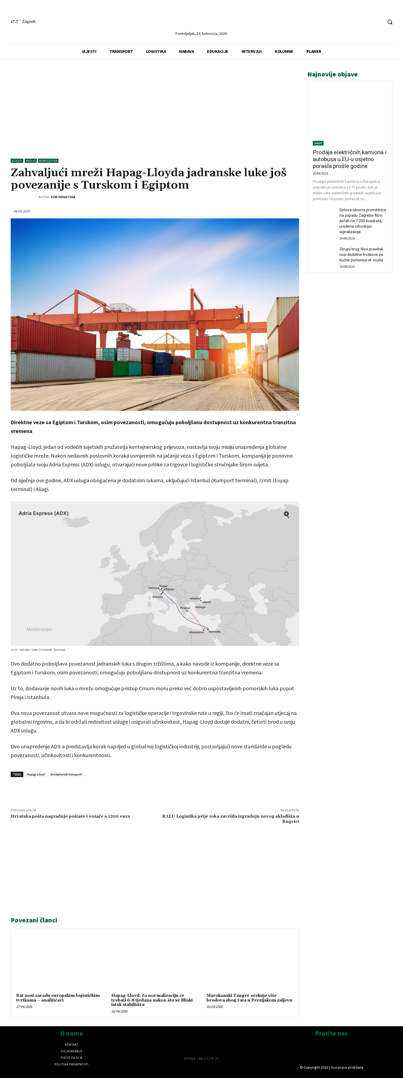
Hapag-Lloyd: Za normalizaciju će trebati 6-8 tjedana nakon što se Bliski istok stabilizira (152, 1000)
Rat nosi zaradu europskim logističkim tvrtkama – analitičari (58, 998)
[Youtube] (378, 22)
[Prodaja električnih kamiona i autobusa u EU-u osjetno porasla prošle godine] (350, 116)
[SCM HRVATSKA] (25, 197)
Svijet (318, 143)
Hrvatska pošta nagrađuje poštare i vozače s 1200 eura (70, 816)
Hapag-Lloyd (36, 774)
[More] (113, 789)
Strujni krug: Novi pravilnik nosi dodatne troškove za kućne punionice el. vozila (361, 254)
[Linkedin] (357, 22)
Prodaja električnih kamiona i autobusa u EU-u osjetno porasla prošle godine (350, 159)
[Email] (100, 789)
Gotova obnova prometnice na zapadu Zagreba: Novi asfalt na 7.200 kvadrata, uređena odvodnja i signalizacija (362, 221)
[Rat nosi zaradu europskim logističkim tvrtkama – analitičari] (59, 962)
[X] (75, 789)
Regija (31, 160)
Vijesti (17, 160)
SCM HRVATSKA (63, 197)
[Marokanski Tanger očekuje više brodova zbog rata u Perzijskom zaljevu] (250, 962)
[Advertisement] (155, 107)
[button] (389, 21)
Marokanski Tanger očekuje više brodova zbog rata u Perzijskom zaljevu (249, 998)
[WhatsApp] (88, 789)
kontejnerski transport (65, 774)
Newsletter (48, 160)
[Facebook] (368, 22)
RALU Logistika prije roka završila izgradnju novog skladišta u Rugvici (230, 819)
